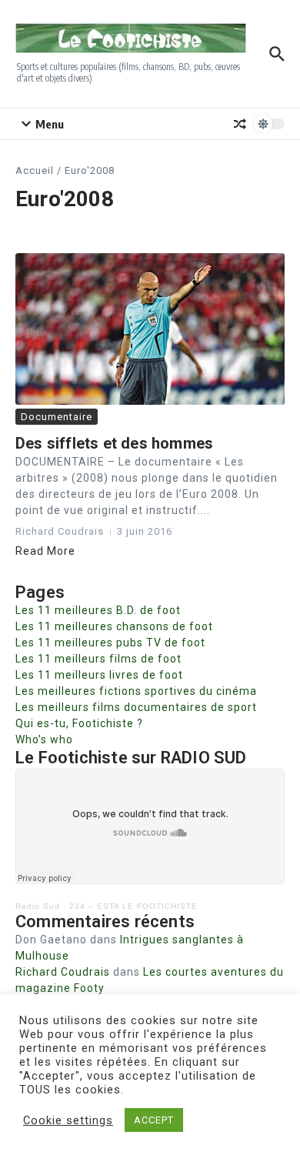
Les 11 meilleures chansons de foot (114, 626)
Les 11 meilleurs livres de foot (99, 675)
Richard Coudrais (62, 972)
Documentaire (56, 416)
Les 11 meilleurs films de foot (98, 659)
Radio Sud (37, 906)
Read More (45, 551)
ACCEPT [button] (154, 1120)
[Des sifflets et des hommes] (150, 329)
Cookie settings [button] (68, 1120)
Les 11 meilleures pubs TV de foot (110, 642)
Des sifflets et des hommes (114, 443)
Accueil (34, 170)
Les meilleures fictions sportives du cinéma (136, 691)
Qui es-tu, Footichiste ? (79, 723)
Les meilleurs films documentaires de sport (136, 707)
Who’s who (44, 739)
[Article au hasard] (240, 124)
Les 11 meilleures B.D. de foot (98, 610)
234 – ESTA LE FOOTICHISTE (133, 906)
